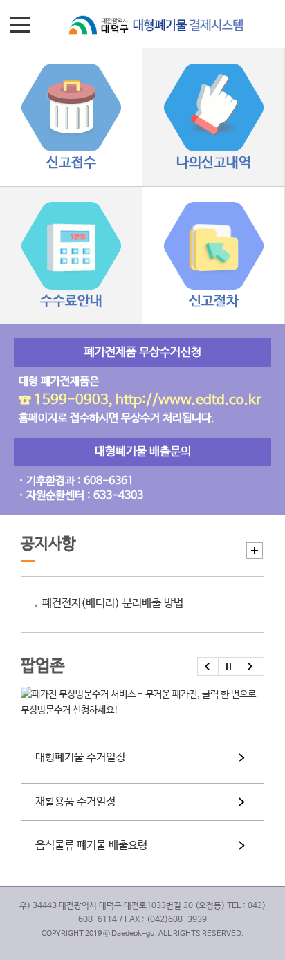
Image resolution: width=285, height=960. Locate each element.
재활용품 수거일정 (75, 802)
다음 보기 (249, 666)
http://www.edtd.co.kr (188, 400)
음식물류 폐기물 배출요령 (91, 845)
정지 (229, 666)
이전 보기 (208, 666)
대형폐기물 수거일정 (80, 757)
